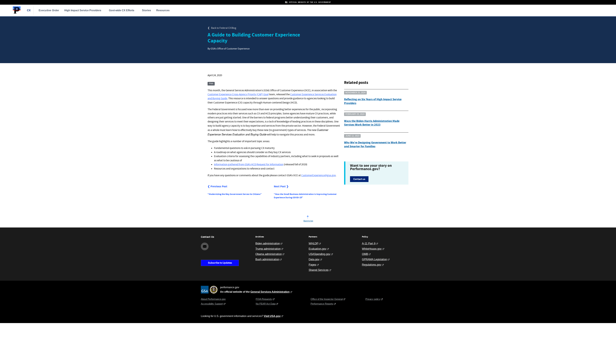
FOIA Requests (264, 299)
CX (29, 10)
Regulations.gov (371, 264)
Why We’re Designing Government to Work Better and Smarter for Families (375, 144)
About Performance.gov (213, 299)
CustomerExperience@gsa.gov (318, 175)
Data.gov (314, 259)
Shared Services (319, 269)
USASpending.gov (319, 254)
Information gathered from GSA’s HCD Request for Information (248, 164)
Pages (312, 264)
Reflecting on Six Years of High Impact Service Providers (373, 101)
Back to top (308, 221)
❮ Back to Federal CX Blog (222, 28)
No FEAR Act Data (265, 303)
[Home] (17, 13)
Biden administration (267, 243)
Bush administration (267, 259)
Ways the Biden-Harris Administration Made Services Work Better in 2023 (371, 123)
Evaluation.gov (317, 248)
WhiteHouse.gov (372, 248)
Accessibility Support (212, 303)
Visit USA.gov (272, 316)
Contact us (359, 179)
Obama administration (268, 254)
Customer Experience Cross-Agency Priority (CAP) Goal (238, 94)
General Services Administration (270, 291)
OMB (365, 254)
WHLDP (313, 243)
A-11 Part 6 (368, 243)
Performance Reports (322, 303)
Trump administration (268, 248)
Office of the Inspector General (327, 299)
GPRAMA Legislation (374, 259)
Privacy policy (372, 299)
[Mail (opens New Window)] (205, 246)
